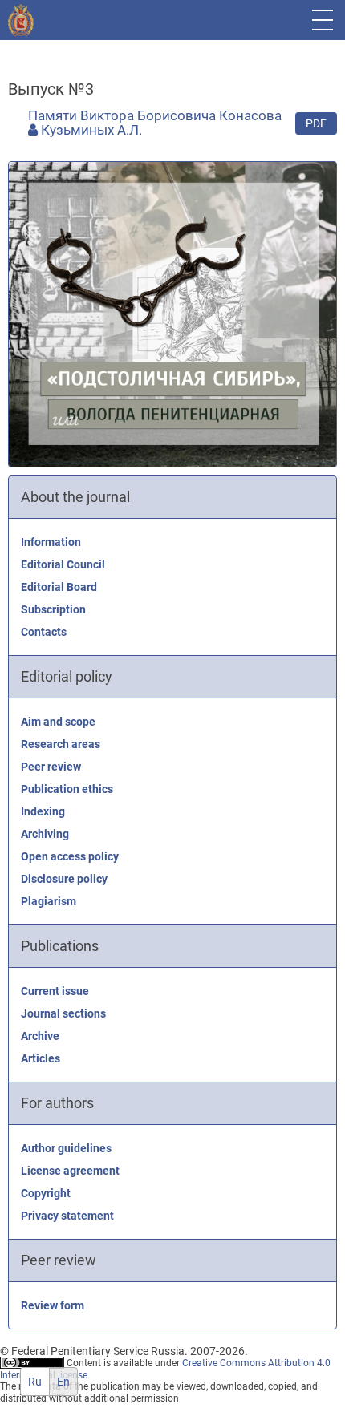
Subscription (53, 609)
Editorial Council (63, 564)
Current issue (55, 991)
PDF (316, 123)
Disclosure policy (64, 878)
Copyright (46, 1193)
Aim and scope (58, 721)
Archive (40, 1036)
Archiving (45, 833)
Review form (52, 1305)
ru (35, 1381)
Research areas (60, 744)
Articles (40, 1058)
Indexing (43, 811)
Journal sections (63, 1013)
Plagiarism (48, 901)
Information (51, 542)
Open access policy (70, 856)
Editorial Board (59, 587)
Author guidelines (66, 1148)
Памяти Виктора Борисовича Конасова (155, 115)
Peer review (51, 766)
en (63, 1381)
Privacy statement (67, 1215)
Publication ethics (67, 789)
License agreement (70, 1170)
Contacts (44, 631)
